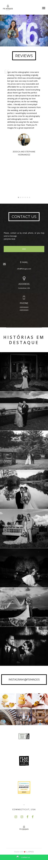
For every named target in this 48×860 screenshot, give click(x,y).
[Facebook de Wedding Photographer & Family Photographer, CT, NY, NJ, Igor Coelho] (27, 817)
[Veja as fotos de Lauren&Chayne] (24, 371)
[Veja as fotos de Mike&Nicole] (24, 607)
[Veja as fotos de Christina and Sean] (24, 410)
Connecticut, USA (24, 809)
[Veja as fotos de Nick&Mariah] (24, 528)
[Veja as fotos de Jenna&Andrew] (24, 567)
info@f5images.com (24, 269)
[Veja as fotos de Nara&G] (24, 450)
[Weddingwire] (24, 787)
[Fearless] (24, 760)
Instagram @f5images (24, 679)
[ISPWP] (24, 736)
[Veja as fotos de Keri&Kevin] (24, 489)
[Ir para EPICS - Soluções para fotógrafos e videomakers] (24, 852)
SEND (24, 249)
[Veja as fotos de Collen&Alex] (24, 646)
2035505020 (24, 307)
